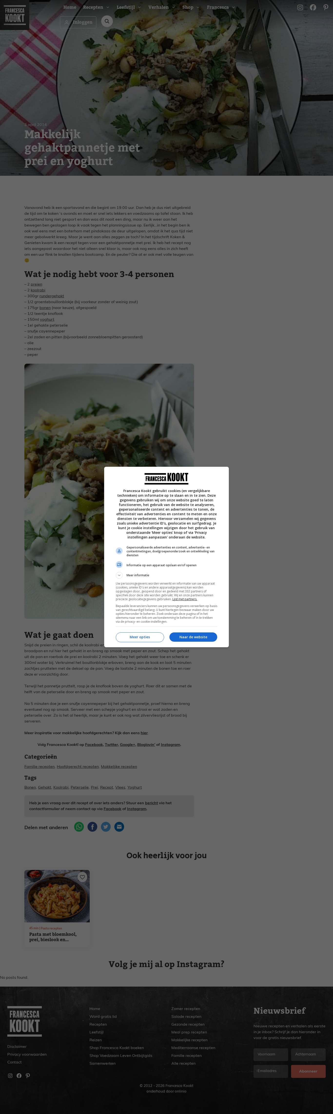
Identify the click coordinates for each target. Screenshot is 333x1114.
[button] (166, 575)
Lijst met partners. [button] (184, 599)
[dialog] (166, 557)
